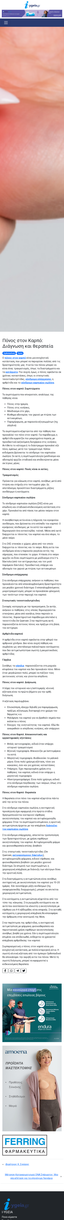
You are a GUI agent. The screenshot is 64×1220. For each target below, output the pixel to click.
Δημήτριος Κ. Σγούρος (17, 1164)
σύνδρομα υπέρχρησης (38, 379)
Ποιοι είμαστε (9, 1217)
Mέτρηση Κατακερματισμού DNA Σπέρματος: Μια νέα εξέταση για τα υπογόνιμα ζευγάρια (31, 1176)
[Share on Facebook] (5, 970)
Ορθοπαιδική (9, 353)
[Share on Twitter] (24, 970)
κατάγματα (12, 372)
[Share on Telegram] (17, 970)
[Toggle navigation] (6, 23)
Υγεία (20, 353)
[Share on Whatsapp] (11, 970)
